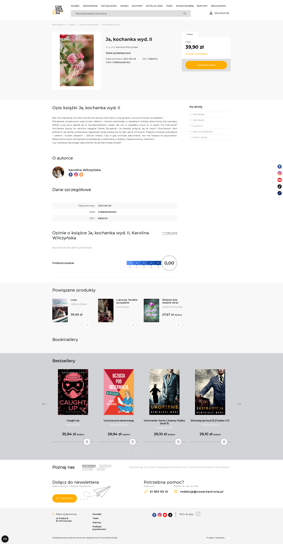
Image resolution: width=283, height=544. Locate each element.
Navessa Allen (73, 424)
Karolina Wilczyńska (127, 47)
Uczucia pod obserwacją (119, 420)
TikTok (101, 468)
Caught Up (73, 420)
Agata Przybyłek (118, 424)
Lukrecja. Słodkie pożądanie (127, 301)
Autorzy (137, 6)
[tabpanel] (73, 405)
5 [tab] (145, 454)
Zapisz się (66, 498)
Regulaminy (218, 6)
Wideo (124, 6)
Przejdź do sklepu (206, 65)
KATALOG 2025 (154, 6)
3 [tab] (140, 454)
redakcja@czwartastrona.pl (201, 491)
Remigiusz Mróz (164, 427)
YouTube (87, 468)
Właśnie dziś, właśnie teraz (170, 301)
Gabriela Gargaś (79, 304)
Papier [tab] (190, 34)
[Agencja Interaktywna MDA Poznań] (228, 537)
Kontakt (202, 6)
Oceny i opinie (200, 137)
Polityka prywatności (99, 528)
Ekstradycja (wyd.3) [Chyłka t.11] (210, 420)
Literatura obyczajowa (88, 24)
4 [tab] (142, 454)
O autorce (198, 126)
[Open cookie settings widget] (5, 539)
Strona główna (58, 24)
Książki (75, 6)
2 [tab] (138, 454)
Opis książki (198, 120)
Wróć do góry (186, 514)
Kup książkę (199, 114)
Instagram (89, 465)
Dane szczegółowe (203, 131)
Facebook (105, 465)
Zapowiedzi (90, 6)
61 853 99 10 (158, 491)
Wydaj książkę (185, 6)
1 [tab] (135, 454)
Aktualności (109, 6)
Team (169, 6)
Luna (74, 299)
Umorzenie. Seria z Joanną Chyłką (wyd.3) (164, 422)
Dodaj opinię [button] (171, 232)
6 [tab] (147, 454)
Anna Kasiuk (122, 307)
